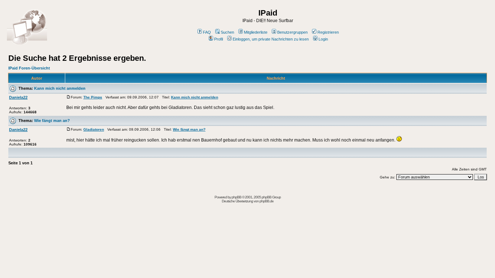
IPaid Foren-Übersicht (29, 68)
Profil (218, 39)
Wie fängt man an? (52, 120)
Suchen (227, 32)
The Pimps (92, 97)
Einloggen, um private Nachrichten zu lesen (271, 39)
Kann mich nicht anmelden (60, 88)
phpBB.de (266, 201)
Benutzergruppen (292, 32)
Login (323, 39)
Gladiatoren (93, 129)
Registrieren (328, 32)
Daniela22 (18, 97)
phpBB (236, 197)
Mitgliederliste (255, 32)
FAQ (207, 32)
